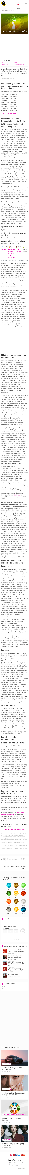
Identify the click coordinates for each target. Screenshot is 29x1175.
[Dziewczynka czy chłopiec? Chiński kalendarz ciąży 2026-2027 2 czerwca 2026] (4, 961)
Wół (16, 889)
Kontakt (16, 1165)
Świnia (23, 913)
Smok (16, 897)
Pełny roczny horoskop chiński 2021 (13, 829)
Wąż (23, 897)
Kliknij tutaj (17, 495)
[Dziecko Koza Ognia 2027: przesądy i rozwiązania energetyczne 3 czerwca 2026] (4, 955)
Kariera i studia (6, 987)
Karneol (3, 249)
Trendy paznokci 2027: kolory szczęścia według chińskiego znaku (13, 1094)
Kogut (8, 913)
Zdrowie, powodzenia (19, 64)
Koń (9, 905)
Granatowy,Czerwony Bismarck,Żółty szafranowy (11, 253)
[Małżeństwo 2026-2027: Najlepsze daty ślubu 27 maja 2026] (4, 974)
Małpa (23, 905)
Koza (16, 905)
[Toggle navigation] (26, 4)
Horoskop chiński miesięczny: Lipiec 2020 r (15, 867)
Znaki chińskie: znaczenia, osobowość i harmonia (14, 1114)
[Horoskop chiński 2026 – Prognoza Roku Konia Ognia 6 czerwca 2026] (4, 949)
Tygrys (23, 889)
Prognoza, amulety (6, 62)
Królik (8, 897)
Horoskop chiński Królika (10, 113)
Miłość (4, 989)
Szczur (8, 889)
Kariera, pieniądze (6, 64)
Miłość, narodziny (18, 62)
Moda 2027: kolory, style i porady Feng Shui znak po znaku (13, 1144)
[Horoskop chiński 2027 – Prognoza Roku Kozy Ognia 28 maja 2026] (4, 968)
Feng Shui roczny (7, 1063)
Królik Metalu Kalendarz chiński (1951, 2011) (14, 860)
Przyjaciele (12, 1164)
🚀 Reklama (11, 1162)
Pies (16, 913)
